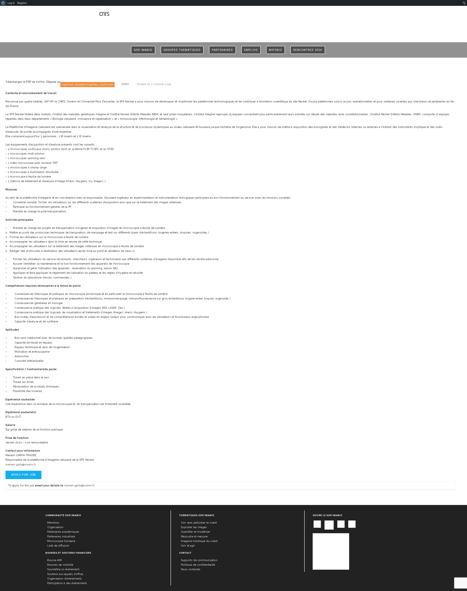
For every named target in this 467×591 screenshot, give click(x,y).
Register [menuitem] (22, 2)
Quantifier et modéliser (195, 531)
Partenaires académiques (63, 531)
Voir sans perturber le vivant (199, 522)
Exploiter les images (194, 527)
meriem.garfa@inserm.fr (20, 464)
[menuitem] (3, 3)
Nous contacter (190, 569)
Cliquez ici (53, 81)
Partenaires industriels (61, 536)
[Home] (234, 63)
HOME (318, 11)
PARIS (125, 84)
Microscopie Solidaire (61, 541)
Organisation (55, 527)
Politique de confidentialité (198, 564)
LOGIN (329, 11)
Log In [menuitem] (11, 2)
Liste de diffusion (58, 545)
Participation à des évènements (67, 583)
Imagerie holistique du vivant (199, 541)
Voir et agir (188, 545)
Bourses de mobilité (60, 564)
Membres (53, 522)
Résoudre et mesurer (194, 536)
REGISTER (342, 11)
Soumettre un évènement (63, 569)
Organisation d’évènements (64, 578)
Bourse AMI (54, 560)
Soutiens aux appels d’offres (65, 574)
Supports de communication (199, 560)
